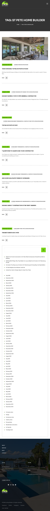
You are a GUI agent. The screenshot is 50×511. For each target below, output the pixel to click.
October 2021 (9, 351)
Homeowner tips (10, 417)
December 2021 (9, 346)
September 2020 (10, 381)
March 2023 (8, 323)
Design (7, 414)
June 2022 (8, 338)
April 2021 (8, 366)
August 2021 (8, 356)
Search (43, 250)
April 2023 (8, 320)
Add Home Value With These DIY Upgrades (15, 178)
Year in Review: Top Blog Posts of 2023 (15, 69)
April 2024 (8, 300)
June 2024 (8, 298)
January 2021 (9, 373)
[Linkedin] (15, 485)
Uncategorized (9, 429)
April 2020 (8, 394)
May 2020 (8, 391)
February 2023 (9, 326)
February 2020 (9, 399)
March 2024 (8, 303)
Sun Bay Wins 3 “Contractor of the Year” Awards (19, 205)
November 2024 (9, 290)
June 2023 (8, 318)
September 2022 (10, 333)
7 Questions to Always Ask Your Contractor (18, 151)
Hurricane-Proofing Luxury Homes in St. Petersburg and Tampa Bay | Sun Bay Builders (25, 265)
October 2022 (9, 331)
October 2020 (9, 379)
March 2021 (8, 368)
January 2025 (9, 285)
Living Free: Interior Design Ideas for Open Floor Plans (18, 270)
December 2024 (9, 288)
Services (4, 447)
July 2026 (8, 275)
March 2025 (8, 283)
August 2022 (9, 336)
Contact (4, 452)
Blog (3, 450)
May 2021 (8, 363)
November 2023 (9, 310)
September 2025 (10, 280)
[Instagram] (11, 485)
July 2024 (8, 295)
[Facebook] (8, 485)
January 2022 (9, 343)
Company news (9, 412)
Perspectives (9, 422)
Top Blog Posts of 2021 (10, 125)
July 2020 (8, 386)
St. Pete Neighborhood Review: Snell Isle (15, 267)
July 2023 (8, 315)
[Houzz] (13, 485)
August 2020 (9, 384)
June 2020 (8, 389)
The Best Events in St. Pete (10, 232)
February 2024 (9, 305)
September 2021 (10, 353)
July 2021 (8, 358)
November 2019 (9, 406)
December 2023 (9, 308)
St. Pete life (8, 427)
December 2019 (9, 404)
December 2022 (9, 328)
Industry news (9, 419)
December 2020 (9, 376)
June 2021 (8, 361)
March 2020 (8, 396)
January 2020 (9, 401)
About (3, 445)
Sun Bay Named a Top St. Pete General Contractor (19, 96)
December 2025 (9, 278)
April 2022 (8, 341)
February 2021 (9, 371)
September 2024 (10, 293)
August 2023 (9, 313)
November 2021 (9, 348)
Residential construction (11, 424)
